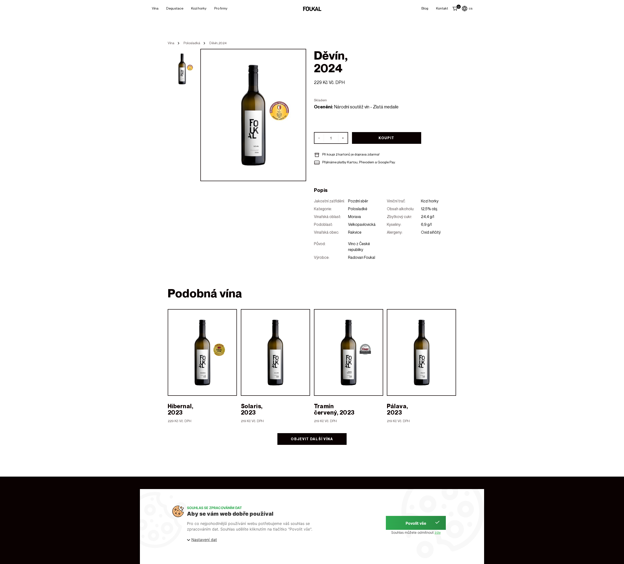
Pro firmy (220, 8)
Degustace (174, 8)
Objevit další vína (312, 439)
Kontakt (442, 8)
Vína (155, 8)
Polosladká (192, 43)
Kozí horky (198, 8)
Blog (424, 8)
